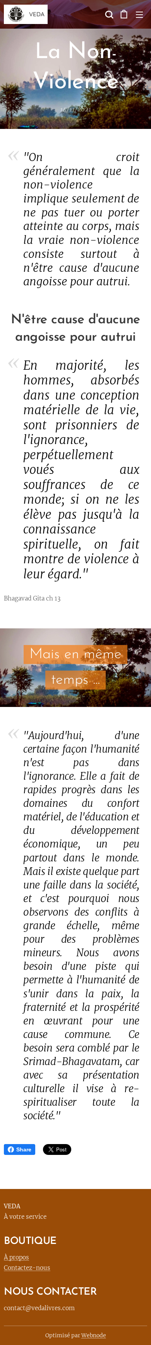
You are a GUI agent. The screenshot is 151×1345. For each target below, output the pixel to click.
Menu (139, 14)
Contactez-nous (27, 1267)
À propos (16, 1257)
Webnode (93, 1335)
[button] (108, 14)
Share (23, 1149)
